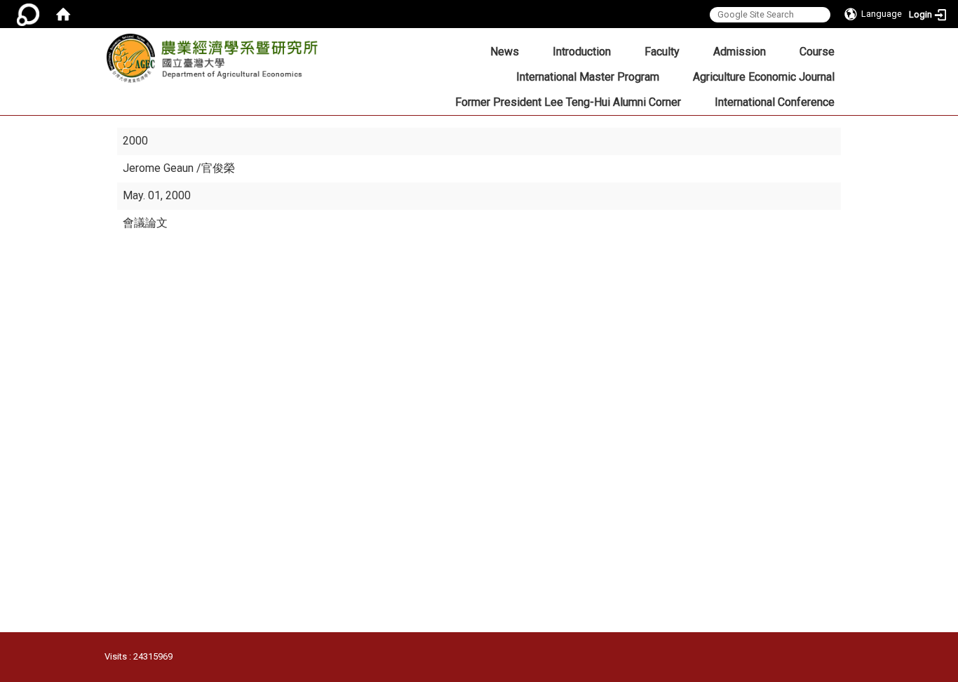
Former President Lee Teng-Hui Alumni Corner (568, 102)
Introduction (582, 51)
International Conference (775, 102)
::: (322, 46)
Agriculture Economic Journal (764, 76)
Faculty (662, 51)
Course (817, 51)
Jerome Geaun (159, 168)
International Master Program (587, 76)
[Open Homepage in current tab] (63, 14)
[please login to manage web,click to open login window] (28, 14)
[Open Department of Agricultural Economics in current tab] (217, 62)
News (504, 51)
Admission (739, 51)
